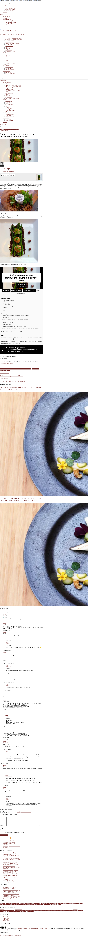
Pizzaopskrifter (9, 42)
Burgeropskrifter (10, 40)
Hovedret (60, 910)
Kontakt (5, 12)
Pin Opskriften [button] (17, 290)
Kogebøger (8, 68)
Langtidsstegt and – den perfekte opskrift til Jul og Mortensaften (11, 897)
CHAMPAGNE (23, 903)
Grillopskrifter (49, 910)
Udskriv (13, 175)
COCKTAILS (32, 903)
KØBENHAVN (3, 904)
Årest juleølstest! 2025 (8, 892)
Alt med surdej (9, 46)
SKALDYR (7, 370)
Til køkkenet (6, 65)
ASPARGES (3, 369)
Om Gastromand (7, 6)
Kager (7, 47)
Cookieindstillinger (4, 932)
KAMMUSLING (35, 369)
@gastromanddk (10, 351)
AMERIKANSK (9, 903)
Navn (1, 827)
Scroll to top (3, 124)
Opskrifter (9, 911)
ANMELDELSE (15, 903)
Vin (6, 59)
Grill (59, 903)
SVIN (32, 904)
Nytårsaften (9, 50)
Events (24, 910)
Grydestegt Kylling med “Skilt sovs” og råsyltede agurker (12, 860)
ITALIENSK (67, 903)
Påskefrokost (9, 44)
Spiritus (7, 60)
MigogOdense (6, 920)
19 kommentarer (4, 130)
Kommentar (3, 825)
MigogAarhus (6, 918)
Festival (5, 75)
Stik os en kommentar (6, 363)
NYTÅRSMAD (80, 910)
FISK (41, 903)
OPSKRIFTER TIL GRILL (18, 904)
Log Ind (4, 5)
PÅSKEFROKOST (27, 904)
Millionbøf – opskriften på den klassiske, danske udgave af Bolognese (10, 875)
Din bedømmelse (30, 290)
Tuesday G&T (8, 61)
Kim (3, 788)
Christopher (5, 742)
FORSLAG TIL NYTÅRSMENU (49, 903)
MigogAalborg (6, 916)
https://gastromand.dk (8, 171)
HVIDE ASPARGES (26, 369)
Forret (11, 129)
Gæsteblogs (55, 910)
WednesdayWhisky (10, 63)
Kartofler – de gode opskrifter (13, 43)
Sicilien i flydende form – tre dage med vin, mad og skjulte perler (11, 890)
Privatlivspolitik (9, 10)
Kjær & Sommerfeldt (78, 903)
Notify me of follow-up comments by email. (13, 832)
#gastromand (20, 351)
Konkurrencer (70, 910)
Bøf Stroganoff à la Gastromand (11, 858)
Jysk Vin (72, 903)
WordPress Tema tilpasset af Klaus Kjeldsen (11, 935)
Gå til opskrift (5, 175)
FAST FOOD (37, 903)
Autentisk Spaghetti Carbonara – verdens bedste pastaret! (11, 841)
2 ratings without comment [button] (24, 812)
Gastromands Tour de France (13, 51)
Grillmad (44, 910)
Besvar (4, 614)
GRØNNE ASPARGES (16, 369)
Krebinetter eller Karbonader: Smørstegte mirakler (10, 872)
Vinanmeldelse (48, 904)
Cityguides (8, 72)
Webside (2, 830)
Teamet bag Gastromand (12, 8)
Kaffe (7, 56)
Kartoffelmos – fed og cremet (10, 870)
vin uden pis (54, 904)
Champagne (8, 53)
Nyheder (75, 910)
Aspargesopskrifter (5, 129)
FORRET (8, 369)
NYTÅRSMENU (9, 904)
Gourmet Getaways (10, 73)
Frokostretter (16, 129)
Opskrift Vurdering (4, 814)
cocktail (27, 903)
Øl (6, 64)
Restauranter (6, 71)
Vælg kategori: (3, 14)
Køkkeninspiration (10, 69)
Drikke (4, 52)
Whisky (59, 904)
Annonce (2, 910)
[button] (18, 284)
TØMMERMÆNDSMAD (38, 904)
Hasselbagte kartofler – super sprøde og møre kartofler (10, 862)
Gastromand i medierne (11, 9)
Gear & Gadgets (9, 67)
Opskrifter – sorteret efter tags (14, 39)
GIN (56, 903)
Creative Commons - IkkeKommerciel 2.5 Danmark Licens (32, 928)
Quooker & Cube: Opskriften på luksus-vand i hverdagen (10, 888)
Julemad (8, 48)
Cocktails (8, 55)
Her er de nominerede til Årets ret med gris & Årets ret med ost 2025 (11, 894)
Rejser (13, 911)
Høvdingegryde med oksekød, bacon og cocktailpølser (10, 865)
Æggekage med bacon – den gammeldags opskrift (10, 881)
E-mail (2, 828)
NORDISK (2, 370)
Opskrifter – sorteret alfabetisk (14, 38)
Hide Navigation (7, 17)
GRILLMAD (62, 903)
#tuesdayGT (2, 903)
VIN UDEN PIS (8, 57)
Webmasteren (6, 168)
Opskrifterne (6, 36)
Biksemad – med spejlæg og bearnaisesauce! (10, 853)
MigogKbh (5, 919)
